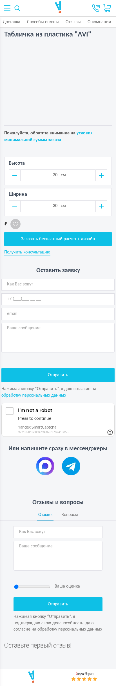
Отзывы (73, 22)
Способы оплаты (43, 22)
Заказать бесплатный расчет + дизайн (58, 239)
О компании (99, 22)
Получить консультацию (27, 252)
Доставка (11, 22)
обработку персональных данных (33, 395)
